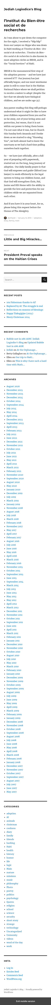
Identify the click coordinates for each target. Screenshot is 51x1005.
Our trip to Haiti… (25, 357)
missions (11, 876)
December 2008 (15, 721)
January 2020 (13, 489)
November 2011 (14, 615)
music (10, 880)
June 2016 (12, 548)
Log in (10, 968)
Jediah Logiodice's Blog (22, 9)
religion (11, 905)
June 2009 (12, 699)
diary (6, 221)
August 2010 (13, 655)
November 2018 (15, 508)
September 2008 (15, 732)
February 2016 (14, 563)
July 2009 (11, 696)
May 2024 (12, 412)
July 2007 (11, 784)
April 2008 (12, 751)
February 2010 (14, 670)
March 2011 (12, 633)
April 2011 (11, 629)
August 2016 (13, 541)
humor (10, 857)
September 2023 (15, 423)
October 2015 (13, 570)
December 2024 (15, 397)
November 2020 (15, 474)
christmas (12, 824)
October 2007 (13, 773)
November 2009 (15, 681)
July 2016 (11, 545)
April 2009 (12, 707)
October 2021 (13, 449)
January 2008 (13, 762)
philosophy (12, 883)
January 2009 (13, 718)
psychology (12, 898)
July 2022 (11, 434)
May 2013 (11, 596)
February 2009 (14, 714)
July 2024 (11, 408)
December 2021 (14, 441)
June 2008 (12, 744)
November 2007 (15, 769)
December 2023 (15, 419)
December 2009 (15, 677)
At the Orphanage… (27, 350)
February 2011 (14, 637)
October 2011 (13, 618)
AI (8, 817)
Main (9, 868)
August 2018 (13, 511)
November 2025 (15, 393)
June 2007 (12, 788)
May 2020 (12, 486)
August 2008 (13, 736)
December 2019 (14, 493)
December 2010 (14, 644)
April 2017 (12, 533)
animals (11, 821)
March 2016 (13, 559)
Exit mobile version (25, 1001)
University (12, 935)
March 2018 (13, 519)
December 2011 (14, 611)
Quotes (10, 902)
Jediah (10, 350)
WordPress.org (14, 979)
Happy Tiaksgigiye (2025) (20, 313)
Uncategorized (14, 931)
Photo (10, 887)
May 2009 (12, 703)
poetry (10, 891)
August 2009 (13, 692)
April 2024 (12, 416)
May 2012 (11, 600)
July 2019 (11, 497)
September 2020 (15, 478)
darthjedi (12, 218)
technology (12, 927)
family (11, 221)
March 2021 (13, 467)
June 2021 (12, 456)
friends (10, 839)
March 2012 (13, 607)
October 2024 (14, 401)
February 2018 (14, 522)
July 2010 (11, 659)
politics (10, 894)
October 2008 (14, 729)
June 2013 (11, 592)
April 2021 (12, 463)
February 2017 (14, 537)
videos (10, 938)
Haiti (17, 221)
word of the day (15, 942)
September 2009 (15, 688)
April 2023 (12, 427)
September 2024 (15, 404)
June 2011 (11, 626)
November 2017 (15, 526)
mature (10, 872)
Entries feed (13, 971)
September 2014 (15, 581)
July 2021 (11, 452)
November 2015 (15, 567)
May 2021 (11, 460)
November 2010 (15, 648)
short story (12, 920)
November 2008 (15, 725)
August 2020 (13, 482)
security (11, 916)
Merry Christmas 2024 (18, 317)
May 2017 (11, 530)
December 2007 (15, 766)
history (10, 854)
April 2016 (12, 556)
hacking (11, 843)
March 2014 (13, 585)
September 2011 (15, 622)
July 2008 (11, 740)
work (9, 946)
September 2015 (15, 574)
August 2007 (13, 780)
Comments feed (15, 975)
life (8, 861)
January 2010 (13, 674)
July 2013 (11, 589)
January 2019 (13, 504)
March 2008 (13, 755)
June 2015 (12, 578)
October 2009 (14, 685)
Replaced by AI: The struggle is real (25, 306)
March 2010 (13, 666)
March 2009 (13, 710)
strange (11, 924)
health (10, 850)
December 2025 (15, 390)
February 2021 (14, 471)
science (10, 913)
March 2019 (13, 500)
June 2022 (12, 438)
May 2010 (11, 662)
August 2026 (13, 386)
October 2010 (13, 651)
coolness (11, 828)
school (10, 909)
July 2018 (11, 515)
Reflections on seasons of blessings (25, 309)
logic (9, 865)
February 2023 (14, 430)
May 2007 (12, 791)
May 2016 (11, 552)
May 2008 (12, 747)
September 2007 (15, 777)
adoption (38, 218)
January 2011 (13, 640)
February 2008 (14, 758)
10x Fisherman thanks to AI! (21, 302)
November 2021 (15, 445)
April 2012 (12, 603)
